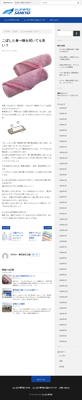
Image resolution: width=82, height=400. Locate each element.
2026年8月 (63, 108)
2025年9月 (63, 169)
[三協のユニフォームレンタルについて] (7, 236)
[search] (78, 2)
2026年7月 (63, 113)
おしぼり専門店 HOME (12, 20)
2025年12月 (63, 152)
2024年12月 (63, 219)
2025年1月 (63, 213)
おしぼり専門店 (47, 394)
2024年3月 (63, 269)
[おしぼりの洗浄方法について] (7, 279)
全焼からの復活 (19, 304)
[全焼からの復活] (7, 307)
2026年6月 (63, 119)
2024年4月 (63, 263)
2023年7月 (63, 313)
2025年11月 (63, 158)
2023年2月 (63, 341)
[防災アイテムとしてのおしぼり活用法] (47, 236)
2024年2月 (63, 275)
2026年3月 (63, 136)
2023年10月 (63, 297)
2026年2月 (63, 141)
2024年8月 (63, 241)
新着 (60, 361)
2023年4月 (63, 330)
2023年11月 (63, 291)
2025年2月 (63, 208)
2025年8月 (63, 175)
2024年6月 (63, 252)
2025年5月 (63, 191)
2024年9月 (63, 236)
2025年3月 (63, 202)
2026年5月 (63, 124)
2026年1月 (63, 147)
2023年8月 (63, 308)
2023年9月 (63, 302)
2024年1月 (63, 280)
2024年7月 (63, 247)
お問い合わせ (54, 20)
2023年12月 (63, 286)
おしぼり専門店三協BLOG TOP (34, 20)
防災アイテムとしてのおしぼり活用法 (35, 235)
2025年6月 (63, 186)
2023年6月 (63, 319)
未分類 (15, 50)
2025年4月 (63, 197)
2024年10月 (63, 230)
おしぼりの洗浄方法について (24, 276)
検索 (58, 30)
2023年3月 (63, 336)
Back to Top (41, 379)
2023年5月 (63, 325)
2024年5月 (63, 258)
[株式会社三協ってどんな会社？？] (7, 293)
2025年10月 (63, 163)
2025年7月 (63, 180)
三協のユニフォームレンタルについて (18, 235)
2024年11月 (63, 225)
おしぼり (62, 355)
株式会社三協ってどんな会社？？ (25, 290)
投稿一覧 (34, 254)
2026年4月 (63, 130)
